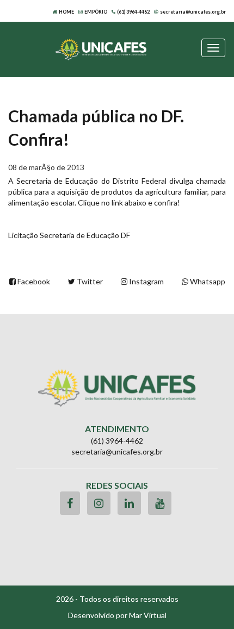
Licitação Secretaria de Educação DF (69, 235)
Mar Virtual (148, 615)
